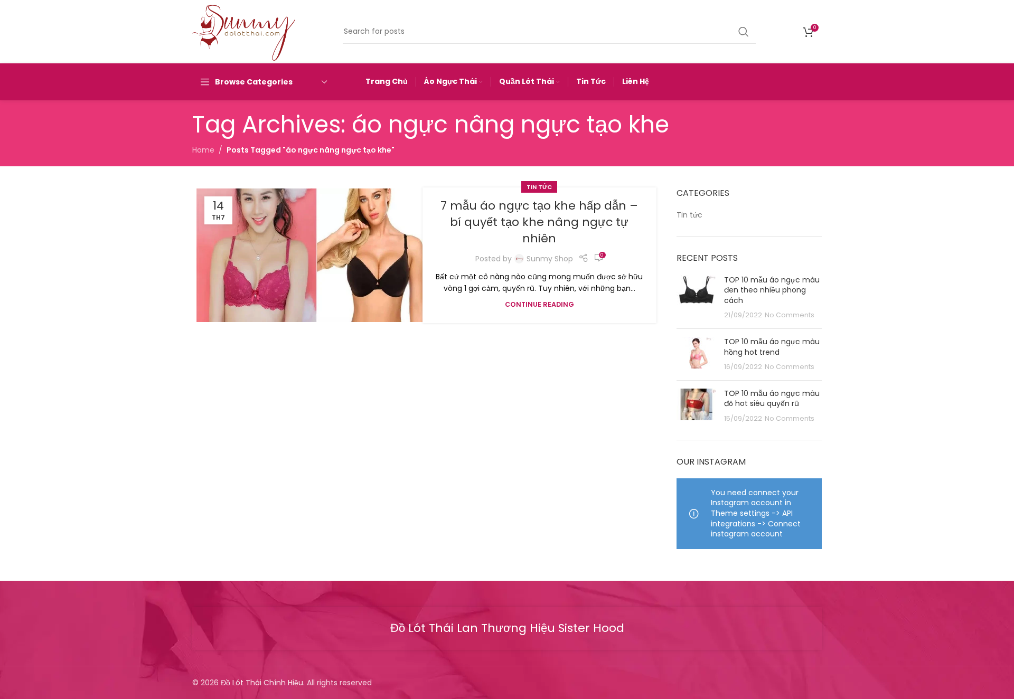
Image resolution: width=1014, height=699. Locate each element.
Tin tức (539, 187)
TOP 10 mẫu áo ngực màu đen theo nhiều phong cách (772, 290)
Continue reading (539, 304)
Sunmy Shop (550, 258)
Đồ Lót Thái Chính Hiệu (262, 682)
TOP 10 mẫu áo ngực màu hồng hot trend (772, 346)
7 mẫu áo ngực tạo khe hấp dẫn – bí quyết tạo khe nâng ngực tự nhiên (539, 222)
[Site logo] (243, 31)
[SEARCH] (743, 32)
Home (203, 150)
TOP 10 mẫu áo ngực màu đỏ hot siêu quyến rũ (772, 398)
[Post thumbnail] (696, 297)
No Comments (789, 314)
